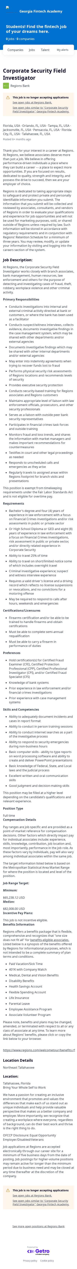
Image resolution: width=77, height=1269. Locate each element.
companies (15, 50)
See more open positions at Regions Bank (38, 1226)
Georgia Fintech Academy (40, 11)
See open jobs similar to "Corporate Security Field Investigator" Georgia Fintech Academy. (41, 109)
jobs (32, 50)
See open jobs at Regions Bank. (32, 102)
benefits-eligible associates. (49, 940)
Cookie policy (47, 1260)
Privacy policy (30, 1260)
